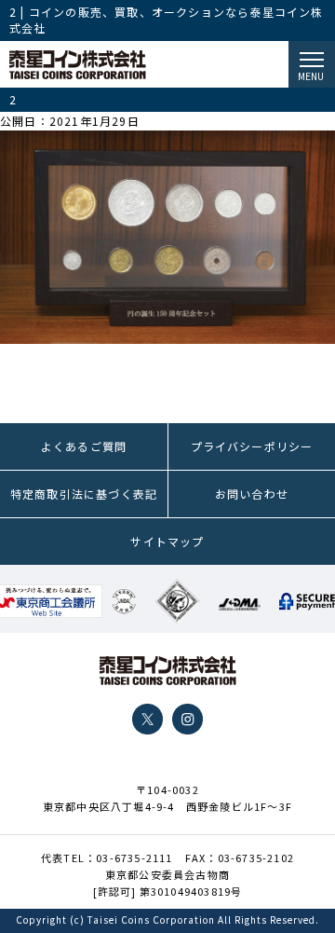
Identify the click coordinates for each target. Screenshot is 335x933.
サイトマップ (167, 541)
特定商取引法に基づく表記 (83, 493)
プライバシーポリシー (252, 446)
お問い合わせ (251, 493)
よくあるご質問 (84, 446)
